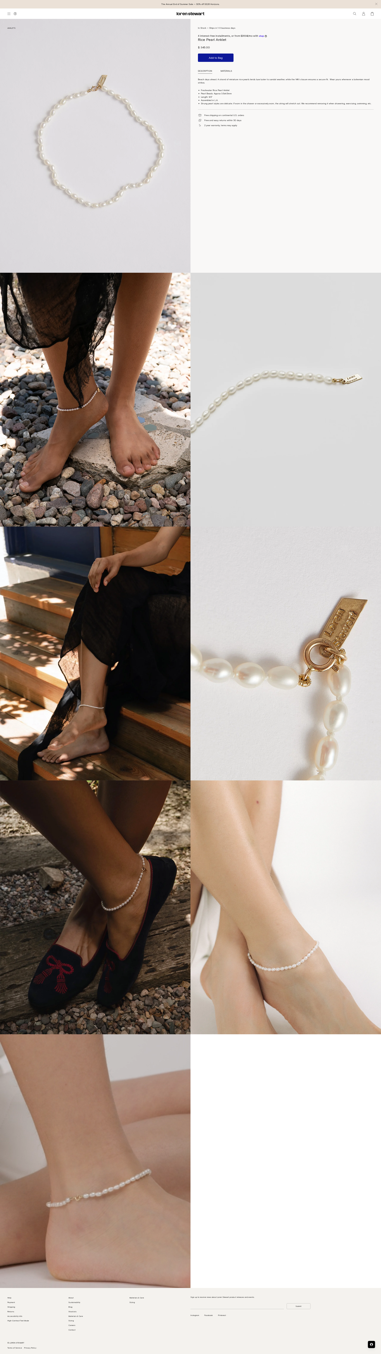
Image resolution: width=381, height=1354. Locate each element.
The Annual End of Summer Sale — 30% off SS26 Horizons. (190, 4)
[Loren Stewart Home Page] (190, 13)
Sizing (71, 1320)
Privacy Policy (30, 1348)
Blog (70, 1307)
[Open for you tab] (371, 1344)
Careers (71, 1325)
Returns (10, 1311)
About (71, 1298)
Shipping (11, 1307)
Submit (298, 1306)
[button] (376, 4)
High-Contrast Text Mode (18, 1320)
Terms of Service (14, 1348)
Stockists (72, 1311)
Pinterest (222, 1315)
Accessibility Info (14, 1316)
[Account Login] (363, 13)
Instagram (194, 1315)
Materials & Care (75, 1316)
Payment (11, 1302)
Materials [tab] (226, 71)
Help (9, 1298)
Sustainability (74, 1302)
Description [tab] (205, 71)
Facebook (208, 1315)
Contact (71, 1330)
